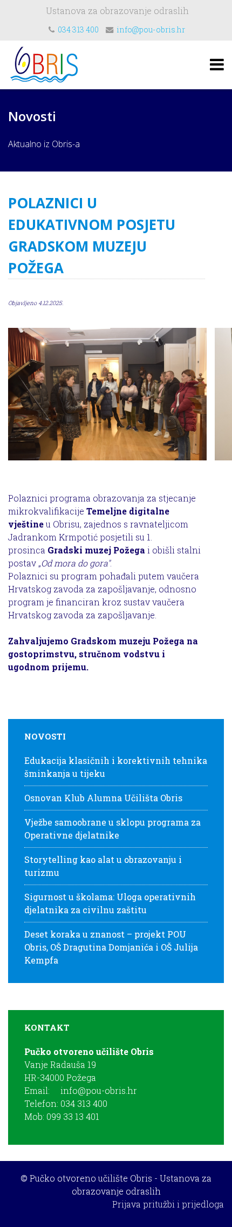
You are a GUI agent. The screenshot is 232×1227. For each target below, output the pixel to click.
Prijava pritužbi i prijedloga (168, 1204)
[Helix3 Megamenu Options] (217, 64)
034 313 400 (78, 29)
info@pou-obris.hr (151, 29)
